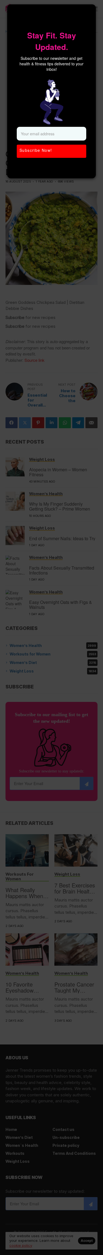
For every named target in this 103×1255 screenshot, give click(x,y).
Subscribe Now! (36, 150)
